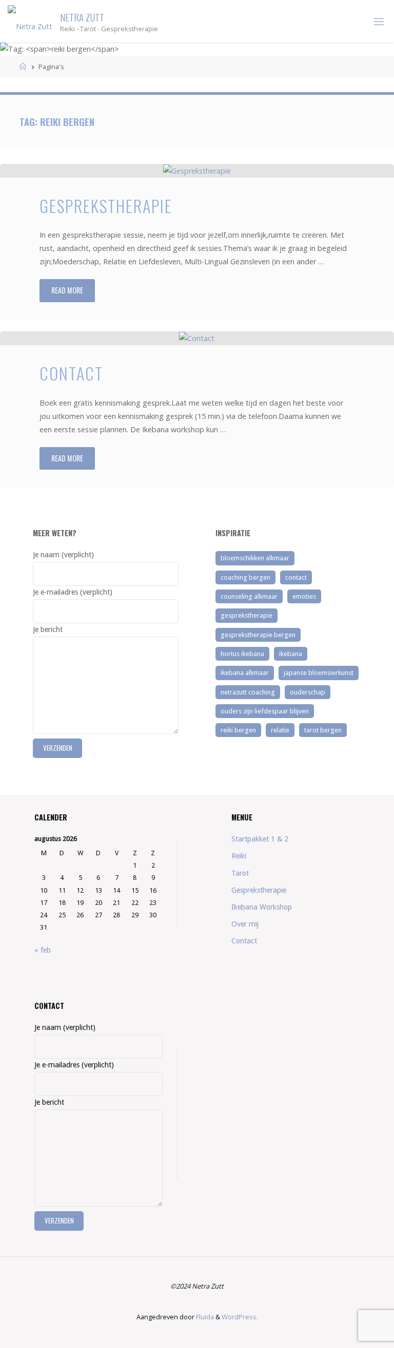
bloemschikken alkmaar (255, 558)
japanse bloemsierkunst (318, 673)
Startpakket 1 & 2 (259, 839)
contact (296, 577)
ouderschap (307, 692)
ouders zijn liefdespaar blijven (265, 711)
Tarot (240, 873)
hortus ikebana (242, 654)
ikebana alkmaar (245, 673)
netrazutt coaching (248, 692)
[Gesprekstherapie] (197, 171)
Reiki (238, 856)
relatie (280, 730)
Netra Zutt (82, 17)
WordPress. (240, 1316)
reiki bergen (238, 730)
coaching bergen (245, 577)
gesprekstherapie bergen (258, 635)
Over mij (245, 924)
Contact (71, 373)
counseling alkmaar (249, 596)
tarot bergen (323, 730)
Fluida (204, 1316)
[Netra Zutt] (30, 21)
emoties (304, 596)
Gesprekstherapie (106, 205)
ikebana (290, 654)
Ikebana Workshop (261, 907)
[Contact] (197, 338)
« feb (42, 950)
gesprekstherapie (246, 615)
